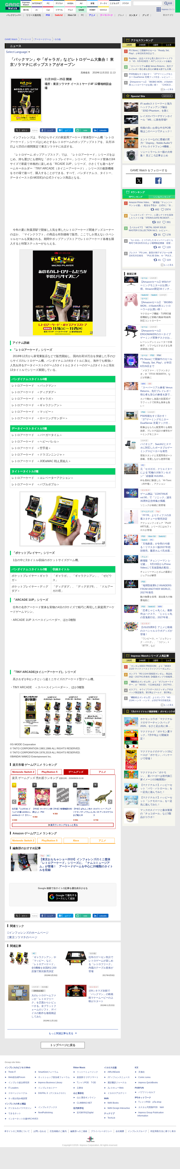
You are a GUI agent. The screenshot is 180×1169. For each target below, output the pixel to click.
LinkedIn (103, 130)
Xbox (76, 840)
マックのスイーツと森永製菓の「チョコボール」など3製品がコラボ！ (156, 813)
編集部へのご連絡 (78, 1131)
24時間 (142, 45)
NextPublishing (45, 1112)
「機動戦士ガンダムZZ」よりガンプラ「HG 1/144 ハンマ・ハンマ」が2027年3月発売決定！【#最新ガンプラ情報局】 (150, 700)
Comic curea (144, 1077)
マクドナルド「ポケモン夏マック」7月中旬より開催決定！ (156, 735)
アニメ (102, 771)
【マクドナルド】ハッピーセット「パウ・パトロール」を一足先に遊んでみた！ (156, 788)
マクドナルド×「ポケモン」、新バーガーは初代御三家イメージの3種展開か (156, 776)
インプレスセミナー (47, 1088)
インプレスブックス (47, 1107)
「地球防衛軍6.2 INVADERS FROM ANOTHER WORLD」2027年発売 (156, 589)
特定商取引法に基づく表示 (163, 1131)
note (85, 130)
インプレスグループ (137, 1131)
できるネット (14, 1113)
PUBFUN (139, 1088)
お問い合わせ (39, 1131)
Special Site (138, 96)
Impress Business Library (50, 1082)
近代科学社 (78, 1108)
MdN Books (113, 1103)
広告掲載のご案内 (58, 1131)
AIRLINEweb (114, 1072)
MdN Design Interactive (119, 1108)
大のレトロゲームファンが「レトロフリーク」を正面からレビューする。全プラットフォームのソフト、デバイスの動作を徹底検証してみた (43, 1006)
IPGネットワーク (143, 1097)
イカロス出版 (110, 1067)
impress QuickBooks (148, 1082)
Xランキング (138, 192)
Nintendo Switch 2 (23, 771)
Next (111, 802)
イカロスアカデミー (117, 1093)
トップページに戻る (62, 1045)
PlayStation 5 (49, 771)
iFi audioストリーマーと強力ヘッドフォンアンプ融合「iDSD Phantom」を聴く (156, 107)
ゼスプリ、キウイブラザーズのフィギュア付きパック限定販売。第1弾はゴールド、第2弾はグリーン (151, 692)
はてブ (68, 130)
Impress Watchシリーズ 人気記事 (150, 655)
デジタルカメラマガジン (19, 1108)
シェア (50, 130)
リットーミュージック (87, 1072)
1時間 (129, 45)
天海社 (141, 1072)
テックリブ (109, 1113)
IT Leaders (13, 1088)
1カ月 (168, 45)
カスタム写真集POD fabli (151, 1107)
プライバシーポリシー (101, 1131)
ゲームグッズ (76, 771)
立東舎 (80, 1088)
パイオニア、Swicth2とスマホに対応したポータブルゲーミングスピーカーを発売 (156, 448)
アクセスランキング (142, 40)
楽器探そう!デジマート (87, 1077)
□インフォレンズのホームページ (28, 932)
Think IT (12, 1072)
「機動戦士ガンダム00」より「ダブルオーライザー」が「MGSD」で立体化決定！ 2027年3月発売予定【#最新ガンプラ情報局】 (151, 684)
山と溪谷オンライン (86, 1097)
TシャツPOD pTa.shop (149, 1102)
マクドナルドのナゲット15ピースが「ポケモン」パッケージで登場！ (156, 755)
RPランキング (135, 197)
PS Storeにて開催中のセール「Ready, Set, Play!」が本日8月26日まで (156, 362)
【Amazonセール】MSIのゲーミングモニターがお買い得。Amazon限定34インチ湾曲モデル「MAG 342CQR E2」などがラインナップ (156, 288)
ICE (136, 1067)
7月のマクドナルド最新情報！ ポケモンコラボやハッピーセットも (153, 712)
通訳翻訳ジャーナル (117, 1082)
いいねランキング (162, 197)
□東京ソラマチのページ (22, 937)
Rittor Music (79, 1067)
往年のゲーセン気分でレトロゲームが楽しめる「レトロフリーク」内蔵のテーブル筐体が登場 (101, 964)
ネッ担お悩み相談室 (17, 1098)
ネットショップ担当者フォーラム (54, 1077)
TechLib (111, 1118)
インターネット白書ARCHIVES (23, 1118)
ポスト (25, 130)
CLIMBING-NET (84, 1103)
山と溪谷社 (78, 1093)
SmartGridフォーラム (48, 1072)
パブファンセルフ (146, 1092)
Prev (15, 802)
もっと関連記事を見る (61, 1033)
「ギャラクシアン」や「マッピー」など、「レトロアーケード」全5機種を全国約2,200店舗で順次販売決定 (43, 964)
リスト (35, 130)
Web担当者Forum (16, 1077)
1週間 (155, 45)
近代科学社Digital (85, 1112)
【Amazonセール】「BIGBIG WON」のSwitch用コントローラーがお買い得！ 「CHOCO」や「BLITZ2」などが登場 (156, 309)
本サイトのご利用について (17, 1131)
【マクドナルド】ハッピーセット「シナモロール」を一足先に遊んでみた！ (156, 801)
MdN (106, 1098)
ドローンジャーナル (17, 1093)
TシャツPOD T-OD (86, 1082)
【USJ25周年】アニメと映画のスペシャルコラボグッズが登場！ (156, 631)
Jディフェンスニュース (119, 1077)
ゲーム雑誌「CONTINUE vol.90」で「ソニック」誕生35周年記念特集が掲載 (156, 497)
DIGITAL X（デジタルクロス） (52, 1093)
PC (82, 15)
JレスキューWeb (116, 1088)
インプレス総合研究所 (18, 1082)
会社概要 (120, 1131)
